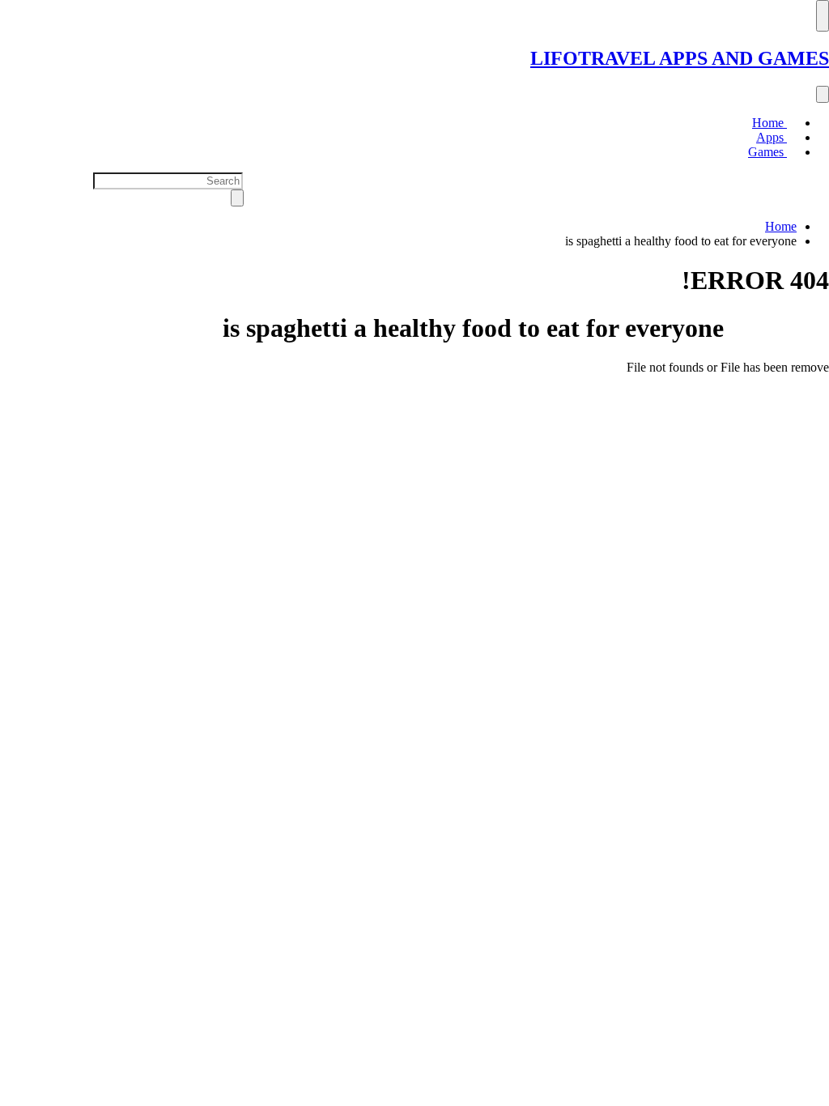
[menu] (822, 16)
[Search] (822, 94)
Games (767, 152)
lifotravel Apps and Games (679, 58)
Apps (771, 137)
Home (769, 123)
